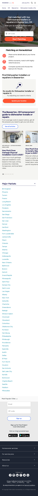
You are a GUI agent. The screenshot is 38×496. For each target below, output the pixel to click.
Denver (4, 224)
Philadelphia (6, 336)
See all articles (10, 126)
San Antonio (6, 368)
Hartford (5, 227)
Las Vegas (5, 291)
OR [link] (9, 8)
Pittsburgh (6, 339)
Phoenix (5, 192)
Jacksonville (6, 237)
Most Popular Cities (8, 399)
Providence (6, 343)
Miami (4, 240)
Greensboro (6, 307)
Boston (4, 269)
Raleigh (5, 311)
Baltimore (5, 266)
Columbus (5, 323)
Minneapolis (6, 279)
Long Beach (6, 202)
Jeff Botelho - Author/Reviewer (11, 145)
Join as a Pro (25, 3)
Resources (6, 460)
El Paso (4, 359)
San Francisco (7, 218)
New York (5, 298)
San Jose (5, 221)
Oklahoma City (7, 327)
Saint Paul (5, 282)
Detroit (4, 272)
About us (5, 466)
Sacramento (6, 211)
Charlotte (5, 304)
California (14, 482)
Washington (6, 230)
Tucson (4, 195)
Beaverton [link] (15, 8)
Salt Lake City (7, 371)
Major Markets (9, 183)
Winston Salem (7, 314)
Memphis (5, 346)
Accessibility (27, 482)
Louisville (5, 259)
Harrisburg (6, 333)
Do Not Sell (20, 482)
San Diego (5, 214)
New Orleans (6, 262)
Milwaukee (6, 391)
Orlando (5, 243)
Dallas (4, 355)
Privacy (9, 482)
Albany (4, 295)
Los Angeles (6, 205)
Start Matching (19, 39)
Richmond (5, 378)
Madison (5, 387)
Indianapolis (6, 256)
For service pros (8, 454)
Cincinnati (5, 317)
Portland (5, 330)
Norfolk (4, 375)
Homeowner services (10, 448)
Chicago (5, 253)
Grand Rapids (7, 275)
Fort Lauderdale (8, 234)
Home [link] (4, 8)
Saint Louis (6, 288)
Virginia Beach (7, 381)
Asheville (5, 301)
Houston (5, 365)
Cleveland (5, 320)
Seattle (4, 384)
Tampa (4, 246)
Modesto (5, 208)
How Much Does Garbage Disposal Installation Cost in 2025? (12, 152)
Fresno (4, 198)
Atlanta (4, 250)
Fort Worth (6, 362)
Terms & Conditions (29, 485)
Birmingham (6, 189)
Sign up (19, 418)
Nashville (5, 349)
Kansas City (6, 285)
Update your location (19, 101)
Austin (4, 352)
